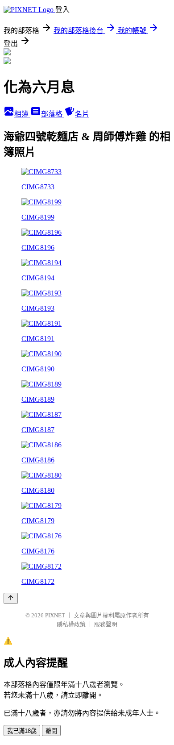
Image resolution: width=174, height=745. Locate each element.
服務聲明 (105, 624)
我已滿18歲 (22, 731)
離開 (51, 731)
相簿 (22, 114)
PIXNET (55, 615)
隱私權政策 (71, 624)
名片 (82, 114)
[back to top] (11, 598)
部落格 (52, 114)
